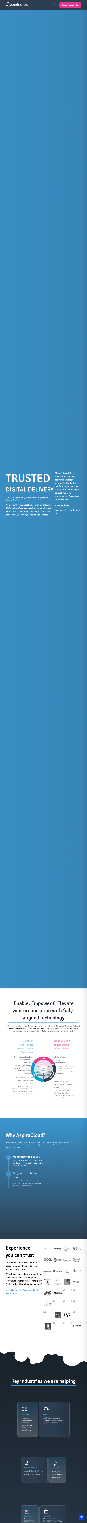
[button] (53, 5)
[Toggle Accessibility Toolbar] (81, 1517)
